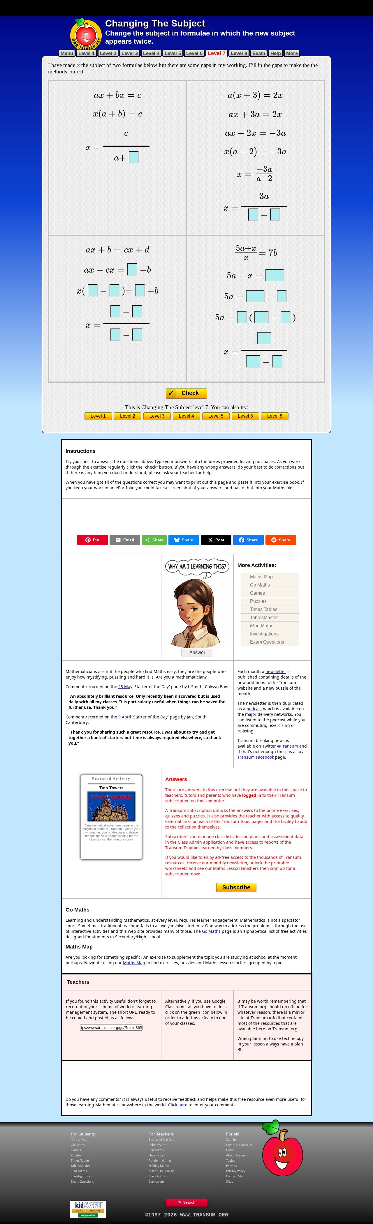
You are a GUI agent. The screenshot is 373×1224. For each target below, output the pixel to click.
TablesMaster (264, 617)
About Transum (237, 1155)
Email (128, 540)
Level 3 (130, 53)
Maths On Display (161, 1171)
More (292, 53)
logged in (251, 795)
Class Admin (157, 1176)
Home (230, 1150)
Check (190, 393)
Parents (231, 1166)
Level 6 (194, 53)
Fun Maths (156, 1150)
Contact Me (234, 1176)
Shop (229, 1182)
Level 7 (217, 53)
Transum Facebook (255, 757)
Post (219, 540)
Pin (96, 540)
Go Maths (260, 584)
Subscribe (236, 887)
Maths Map (261, 576)
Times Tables (263, 609)
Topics (230, 1161)
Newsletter (157, 1155)
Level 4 (151, 53)
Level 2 (108, 53)
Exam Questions (267, 642)
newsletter (275, 671)
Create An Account (239, 1145)
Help (275, 53)
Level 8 (239, 53)
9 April (124, 717)
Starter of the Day (161, 1140)
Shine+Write (157, 1145)
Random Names (160, 1161)
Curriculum (156, 1182)
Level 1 (86, 53)
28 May (125, 686)
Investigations (264, 633)
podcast (254, 708)
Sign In (231, 1140)
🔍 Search (186, 1202)
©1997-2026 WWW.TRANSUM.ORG (186, 1215)
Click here (177, 1105)
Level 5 (173, 53)
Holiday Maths (159, 1166)
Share (158, 540)
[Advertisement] (186, 8)
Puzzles (258, 601)
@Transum (287, 746)
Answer (197, 652)
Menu (67, 53)
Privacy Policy (235, 1171)
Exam (258, 53)
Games (257, 593)
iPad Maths (261, 625)
